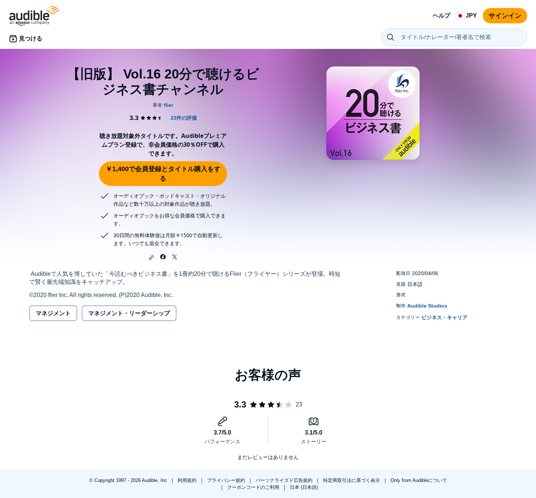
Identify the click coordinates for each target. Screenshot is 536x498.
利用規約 (188, 480)
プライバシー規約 (226, 480)
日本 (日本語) (304, 487)
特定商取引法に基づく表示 (352, 480)
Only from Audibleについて (419, 480)
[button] (151, 257)
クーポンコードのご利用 (254, 487)
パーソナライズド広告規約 (285, 480)
